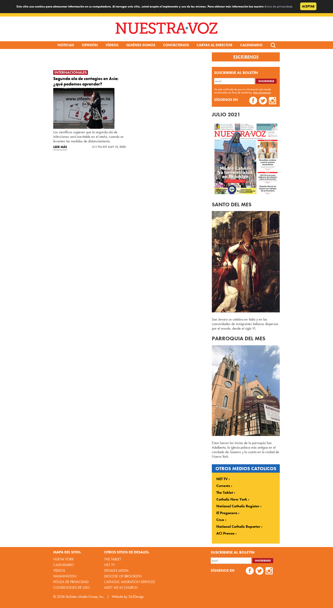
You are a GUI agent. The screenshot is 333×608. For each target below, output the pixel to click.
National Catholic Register (237, 506)
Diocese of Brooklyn (123, 576)
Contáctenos (176, 45)
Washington (64, 576)
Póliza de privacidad (71, 581)
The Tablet (224, 492)
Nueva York (63, 559)
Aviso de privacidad (278, 6)
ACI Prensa (225, 533)
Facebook (253, 101)
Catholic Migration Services (129, 581)
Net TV (109, 564)
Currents (223, 486)
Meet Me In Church (121, 587)
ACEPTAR (308, 6)
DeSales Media (116, 570)
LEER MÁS (60, 147)
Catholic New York (231, 499)
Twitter (263, 101)
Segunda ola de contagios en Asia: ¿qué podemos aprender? (85, 81)
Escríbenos (245, 57)
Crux (220, 520)
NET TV (222, 479)
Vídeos (112, 45)
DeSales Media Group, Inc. (85, 596)
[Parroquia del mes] (246, 434)
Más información (262, 92)
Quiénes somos (140, 45)
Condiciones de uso (71, 587)
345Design (136, 596)
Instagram (273, 101)
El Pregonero (226, 513)
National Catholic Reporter (238, 526)
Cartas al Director (214, 45)
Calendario (251, 45)
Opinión (90, 45)
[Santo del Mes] (246, 311)
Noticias (66, 45)
